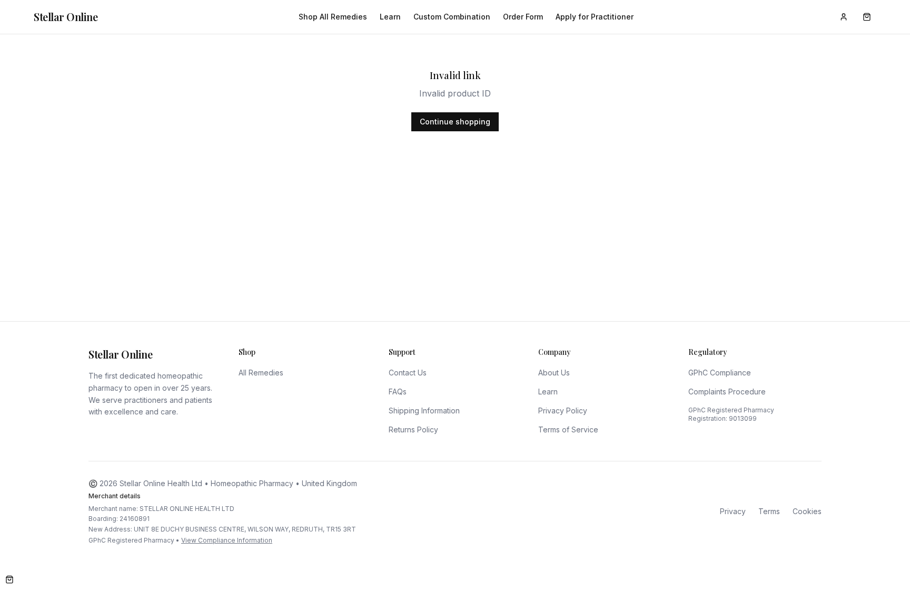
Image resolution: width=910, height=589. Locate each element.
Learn (390, 16)
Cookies (807, 511)
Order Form (523, 16)
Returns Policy (413, 429)
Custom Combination (451, 16)
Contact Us (408, 372)
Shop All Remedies (333, 16)
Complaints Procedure (727, 391)
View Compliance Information (226, 540)
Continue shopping (455, 121)
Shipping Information (424, 410)
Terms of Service (568, 429)
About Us (554, 372)
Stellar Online (65, 16)
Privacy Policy (562, 410)
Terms (769, 511)
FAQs (398, 391)
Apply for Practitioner (595, 16)
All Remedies (261, 372)
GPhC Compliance (719, 372)
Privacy (733, 511)
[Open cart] (9, 579)
